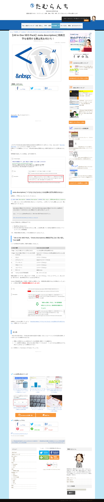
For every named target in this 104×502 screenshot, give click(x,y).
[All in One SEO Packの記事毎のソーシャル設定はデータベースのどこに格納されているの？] (73, 175)
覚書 (83, 105)
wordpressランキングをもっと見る (79, 78)
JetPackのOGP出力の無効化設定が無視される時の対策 (20, 408)
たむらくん (41, 40)
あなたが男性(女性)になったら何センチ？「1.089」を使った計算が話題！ (86, 94)
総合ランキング (30, 25)
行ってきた (64, 25)
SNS (45, 25)
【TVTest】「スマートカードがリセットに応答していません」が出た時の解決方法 (85, 102)
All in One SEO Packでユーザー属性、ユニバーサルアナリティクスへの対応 (37, 391)
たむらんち (52, 6)
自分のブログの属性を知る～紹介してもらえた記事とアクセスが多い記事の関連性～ (54, 409)
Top (23, 25)
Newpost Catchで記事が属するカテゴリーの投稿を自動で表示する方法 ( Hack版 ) (54, 391)
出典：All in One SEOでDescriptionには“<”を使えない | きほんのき (25, 217)
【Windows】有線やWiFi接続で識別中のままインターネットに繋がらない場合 (86, 112)
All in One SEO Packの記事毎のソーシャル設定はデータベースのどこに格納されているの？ (20, 391)
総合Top (47, 415)
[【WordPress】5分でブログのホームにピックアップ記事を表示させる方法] (73, 166)
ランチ (14, 483)
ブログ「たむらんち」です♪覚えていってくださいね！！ (76, 19)
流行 (89, 95)
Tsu (14, 467)
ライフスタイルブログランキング (20, 433)
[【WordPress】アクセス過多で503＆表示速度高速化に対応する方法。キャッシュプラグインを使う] (73, 146)
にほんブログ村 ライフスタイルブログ (51, 469)
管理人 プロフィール (71, 477)
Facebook (15, 464)
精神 (14, 457)
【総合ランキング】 (15, 454)
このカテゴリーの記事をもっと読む (79, 183)
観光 (14, 482)
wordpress (23, 31)
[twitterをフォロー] (78, 56)
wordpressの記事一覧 (26, 415)
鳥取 (69, 25)
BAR (14, 480)
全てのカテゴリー (77, 25)
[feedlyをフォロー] (82, 56)
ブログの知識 (16, 477)
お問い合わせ (70, 479)
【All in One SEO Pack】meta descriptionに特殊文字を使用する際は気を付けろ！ (45, 31)
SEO (14, 474)
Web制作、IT (55, 25)
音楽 (12, 485)
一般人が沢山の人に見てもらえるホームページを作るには (37, 408)
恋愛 (14, 459)
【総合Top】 (14, 452)
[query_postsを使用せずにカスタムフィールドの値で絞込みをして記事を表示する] (73, 157)
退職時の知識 (16, 470)
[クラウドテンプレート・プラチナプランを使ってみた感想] (73, 137)
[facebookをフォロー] (74, 56)
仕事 (49, 25)
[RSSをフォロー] (87, 56)
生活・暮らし (39, 25)
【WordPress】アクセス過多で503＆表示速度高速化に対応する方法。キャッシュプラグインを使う (80, 148)
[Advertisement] (38, 102)
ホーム (11, 31)
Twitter (14, 465)
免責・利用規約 (70, 481)
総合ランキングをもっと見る (77, 122)
